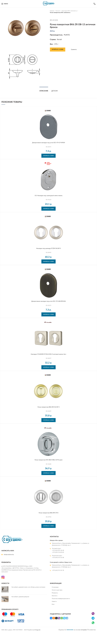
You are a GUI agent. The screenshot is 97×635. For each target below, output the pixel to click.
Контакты (54, 595)
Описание (43, 91)
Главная (52, 11)
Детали (54, 91)
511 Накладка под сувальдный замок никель (48, 195)
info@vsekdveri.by (9, 554)
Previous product (51, 15)
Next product (55, 15)
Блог (53, 604)
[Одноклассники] (54, 618)
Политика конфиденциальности (61, 598)
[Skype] (64, 618)
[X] (56, 618)
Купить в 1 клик (57, 49)
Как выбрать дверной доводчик (20, 596)
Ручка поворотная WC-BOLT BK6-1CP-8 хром (48, 460)
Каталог (58, 11)
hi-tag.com (37, 629)
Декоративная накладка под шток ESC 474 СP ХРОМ (48, 142)
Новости (54, 601)
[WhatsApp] (62, 618)
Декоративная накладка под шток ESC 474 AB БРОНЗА (48, 301)
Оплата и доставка (57, 590)
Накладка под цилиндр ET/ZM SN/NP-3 (48, 248)
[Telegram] (67, 618)
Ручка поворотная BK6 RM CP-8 (48, 513)
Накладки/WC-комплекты (69, 11)
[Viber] (59, 618)
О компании (55, 587)
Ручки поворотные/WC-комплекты (60, 12)
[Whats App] (93, 624)
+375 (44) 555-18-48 (58, 550)
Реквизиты (55, 593)
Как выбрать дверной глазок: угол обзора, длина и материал (28, 587)
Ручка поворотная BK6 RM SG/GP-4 (48, 407)
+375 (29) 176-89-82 (58, 552)
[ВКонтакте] (51, 618)
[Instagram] (2, 578)
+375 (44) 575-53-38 (58, 557)
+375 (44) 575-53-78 (58, 570)
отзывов (84, 630)
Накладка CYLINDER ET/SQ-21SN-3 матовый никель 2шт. (48, 354)
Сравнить (74, 49)
